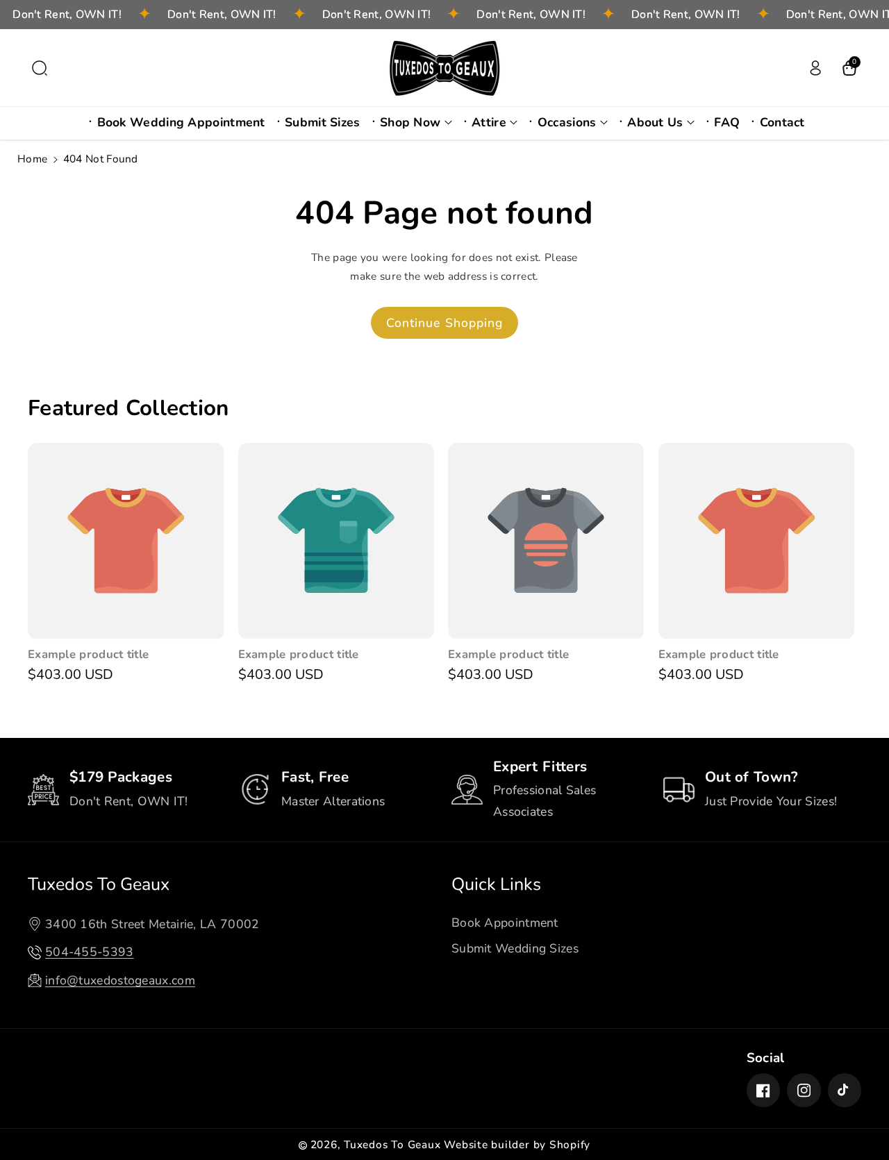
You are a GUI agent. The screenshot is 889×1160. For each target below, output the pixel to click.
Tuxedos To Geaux (98, 884)
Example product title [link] (88, 654)
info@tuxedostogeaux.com (120, 980)
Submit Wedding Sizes (515, 948)
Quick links (496, 884)
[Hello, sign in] (815, 68)
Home (32, 158)
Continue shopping (445, 322)
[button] (39, 68)
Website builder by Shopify (517, 1144)
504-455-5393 (89, 951)
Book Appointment (504, 922)
